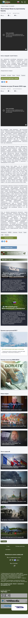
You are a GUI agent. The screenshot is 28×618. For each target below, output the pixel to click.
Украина (23, 75)
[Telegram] (4, 82)
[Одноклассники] (6, 82)
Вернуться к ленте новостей (14, 554)
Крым (13, 75)
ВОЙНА (9, 232)
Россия (18, 75)
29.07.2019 (6, 13)
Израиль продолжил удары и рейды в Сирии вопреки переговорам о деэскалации (14, 274)
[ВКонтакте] (2, 82)
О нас (8, 546)
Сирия (25, 232)
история (9, 75)
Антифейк (11, 6)
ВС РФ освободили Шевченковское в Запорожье (13, 307)
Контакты (8, 549)
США (2, 234)
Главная (3, 6)
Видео (6, 6)
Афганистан (4, 232)
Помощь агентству (20, 546)
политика (15, 232)
